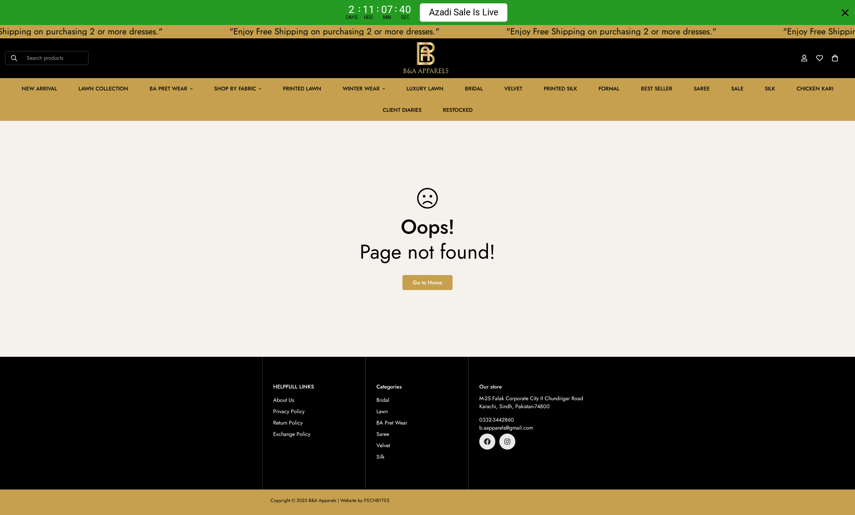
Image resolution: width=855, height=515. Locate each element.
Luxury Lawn (425, 88)
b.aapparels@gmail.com (506, 428)
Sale (737, 88)
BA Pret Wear (168, 88)
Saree (702, 88)
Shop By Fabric (235, 88)
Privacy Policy (289, 411)
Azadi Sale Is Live (463, 12)
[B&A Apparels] (427, 58)
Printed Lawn (302, 88)
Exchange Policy (291, 434)
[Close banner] (845, 12)
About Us (283, 400)
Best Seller (656, 88)
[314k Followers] (507, 442)
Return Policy (288, 423)
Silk (770, 88)
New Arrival (39, 88)
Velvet (383, 445)
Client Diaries (402, 110)
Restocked (458, 110)
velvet (513, 88)
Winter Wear (361, 88)
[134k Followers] (487, 442)
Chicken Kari (815, 88)
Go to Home (427, 282)
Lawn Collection (103, 88)
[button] (835, 58)
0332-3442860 (496, 420)
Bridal (474, 88)
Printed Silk (560, 88)
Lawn (382, 411)
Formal (609, 88)
